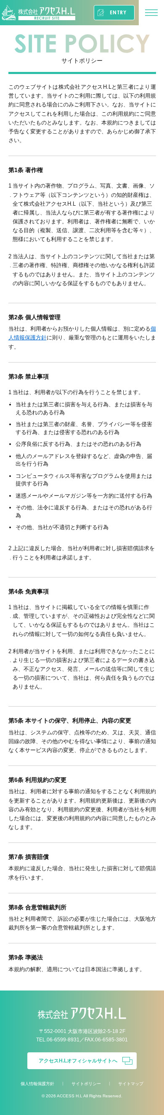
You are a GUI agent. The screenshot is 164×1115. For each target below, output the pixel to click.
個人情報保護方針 (37, 1083)
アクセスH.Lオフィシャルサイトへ (78, 1061)
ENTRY (118, 12)
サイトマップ (130, 1083)
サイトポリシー (86, 1083)
